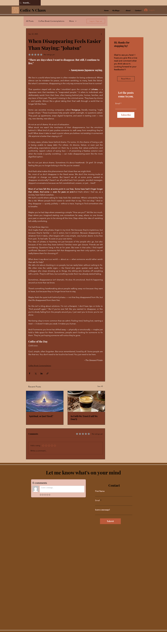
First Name (100, 491)
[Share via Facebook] (29, 373)
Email (117, 103)
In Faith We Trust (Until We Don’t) (84, 418)
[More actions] (101, 33)
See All (100, 386)
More (71, 21)
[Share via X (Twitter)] (35, 373)
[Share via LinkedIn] (41, 373)
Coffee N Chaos (33, 10)
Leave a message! (102, 510)
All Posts (29, 21)
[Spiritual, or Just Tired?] (44, 401)
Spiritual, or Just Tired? (41, 416)
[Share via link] (47, 373)
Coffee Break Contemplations (51, 21)
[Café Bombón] (86, 401)
